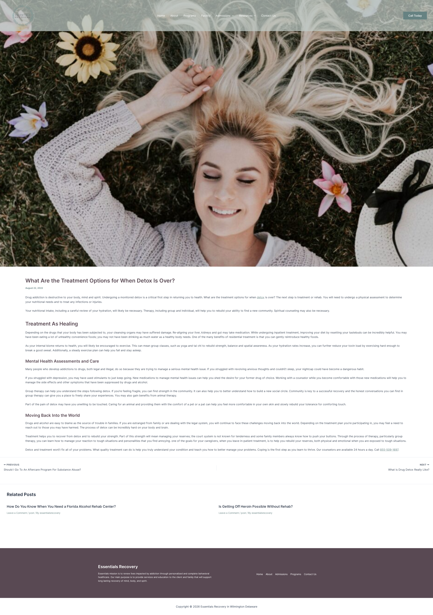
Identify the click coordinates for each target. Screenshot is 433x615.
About (174, 15)
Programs (190, 15)
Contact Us (268, 15)
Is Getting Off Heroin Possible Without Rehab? (256, 506)
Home (161, 15)
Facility (205, 15)
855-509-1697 (389, 449)
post (31, 512)
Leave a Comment (17, 512)
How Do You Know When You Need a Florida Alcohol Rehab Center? (61, 506)
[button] (232, 15)
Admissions (223, 15)
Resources (245, 15)
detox (260, 297)
